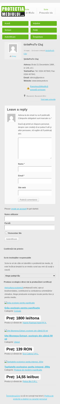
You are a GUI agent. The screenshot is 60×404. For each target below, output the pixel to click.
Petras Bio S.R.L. (30, 381)
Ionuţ (14, 56)
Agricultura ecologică (13, 288)
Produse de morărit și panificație (28, 370)
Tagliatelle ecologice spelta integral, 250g (27, 367)
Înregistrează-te (13, 396)
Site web (22, 187)
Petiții (35, 30)
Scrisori (8, 30)
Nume (21, 164)
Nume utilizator (11, 214)
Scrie (27, 11)
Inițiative (36, 23)
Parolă (7, 223)
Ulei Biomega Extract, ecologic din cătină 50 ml (28, 337)
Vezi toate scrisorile (48, 99)
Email (21, 176)
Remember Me (15, 233)
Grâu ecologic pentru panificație (22, 308)
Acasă (7, 23)
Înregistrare (38, 37)
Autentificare (10, 37)
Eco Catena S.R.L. (31, 354)
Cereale (17, 311)
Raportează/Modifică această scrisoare (39, 88)
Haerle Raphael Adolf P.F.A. (35, 323)
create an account (19, 209)
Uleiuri (17, 342)
